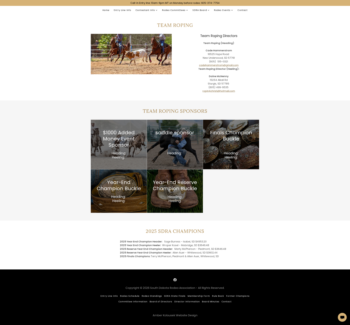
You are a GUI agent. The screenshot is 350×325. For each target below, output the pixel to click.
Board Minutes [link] (210, 301)
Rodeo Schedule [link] (129, 296)
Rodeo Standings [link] (152, 296)
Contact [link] (242, 10)
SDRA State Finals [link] (174, 296)
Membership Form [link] (199, 296)
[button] (146, 10)
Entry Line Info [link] (122, 10)
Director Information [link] (187, 301)
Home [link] (106, 10)
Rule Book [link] (218, 296)
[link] (175, 280)
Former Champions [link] (238, 296)
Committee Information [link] (132, 301)
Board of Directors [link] (161, 301)
